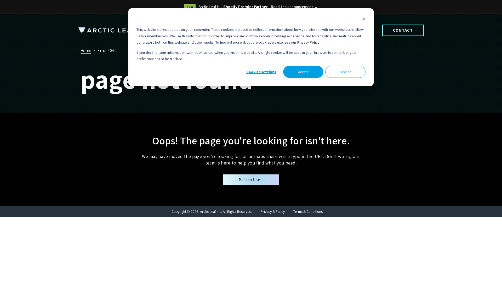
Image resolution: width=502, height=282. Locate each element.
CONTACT (403, 30)
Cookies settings (261, 71)
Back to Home (251, 180)
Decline (345, 71)
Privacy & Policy (273, 211)
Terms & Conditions (308, 211)
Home (86, 50)
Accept (303, 71)
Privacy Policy (308, 42)
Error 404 (106, 50)
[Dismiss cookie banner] (364, 19)
